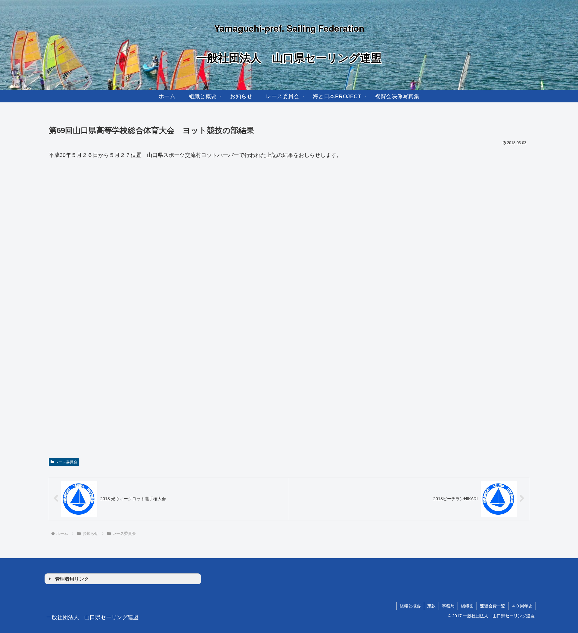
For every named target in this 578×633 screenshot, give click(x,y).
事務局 (448, 605)
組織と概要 (410, 605)
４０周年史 (522, 605)
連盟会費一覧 (492, 605)
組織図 (467, 605)
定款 (431, 605)
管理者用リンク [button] (72, 579)
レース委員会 (66, 462)
